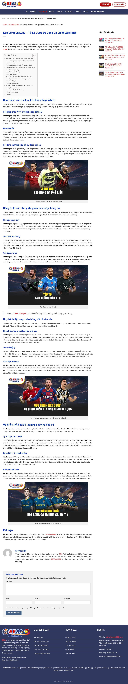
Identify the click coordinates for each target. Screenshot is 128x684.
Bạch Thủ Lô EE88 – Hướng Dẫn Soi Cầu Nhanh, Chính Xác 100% (115, 57)
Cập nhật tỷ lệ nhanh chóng (16, 90)
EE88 (26, 12)
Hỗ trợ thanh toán (13, 92)
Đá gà (78, 12)
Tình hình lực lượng (14, 72)
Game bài (69, 12)
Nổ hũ (51, 12)
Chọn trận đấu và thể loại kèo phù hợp (19, 79)
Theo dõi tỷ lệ (12, 81)
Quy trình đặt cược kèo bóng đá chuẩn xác (19, 76)
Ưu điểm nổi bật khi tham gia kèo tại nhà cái (19, 85)
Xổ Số (85, 12)
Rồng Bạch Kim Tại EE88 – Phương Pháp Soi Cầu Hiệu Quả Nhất (114, 49)
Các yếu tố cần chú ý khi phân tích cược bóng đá (20, 67)
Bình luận (9, 581)
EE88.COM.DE (56, 559)
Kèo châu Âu (12, 63)
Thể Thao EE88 (11, 18)
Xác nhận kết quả (13, 83)
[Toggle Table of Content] (33, 55)
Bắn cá (60, 12)
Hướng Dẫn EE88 (97, 12)
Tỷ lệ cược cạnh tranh (15, 88)
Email (37, 598)
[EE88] (12, 4)
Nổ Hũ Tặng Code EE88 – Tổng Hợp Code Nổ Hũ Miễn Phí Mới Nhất (115, 74)
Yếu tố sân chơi (13, 74)
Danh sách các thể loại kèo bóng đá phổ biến (19, 58)
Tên (7, 598)
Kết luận (8, 94)
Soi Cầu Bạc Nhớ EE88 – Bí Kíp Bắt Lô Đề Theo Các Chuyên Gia (114, 40)
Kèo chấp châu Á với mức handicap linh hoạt (21, 61)
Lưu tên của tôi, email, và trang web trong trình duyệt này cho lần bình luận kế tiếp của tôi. (37, 608)
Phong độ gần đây (14, 70)
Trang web (67, 598)
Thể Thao (43, 12)
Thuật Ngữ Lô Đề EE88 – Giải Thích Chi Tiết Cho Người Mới (114, 66)
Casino (33, 12)
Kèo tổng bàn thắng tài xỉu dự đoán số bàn (20, 65)
